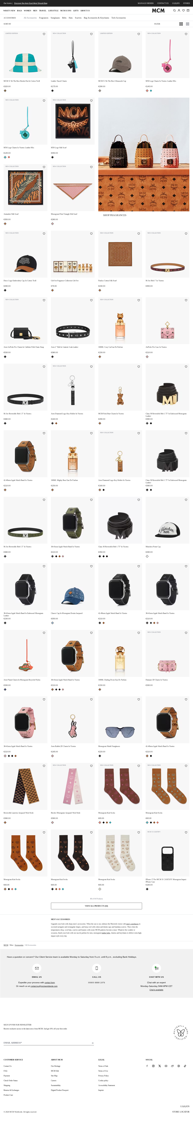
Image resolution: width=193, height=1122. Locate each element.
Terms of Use (103, 1071)
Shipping (7, 1085)
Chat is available (156, 990)
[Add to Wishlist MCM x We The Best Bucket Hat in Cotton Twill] (44, 34)
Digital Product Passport (59, 1090)
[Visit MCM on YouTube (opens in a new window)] (166, 1066)
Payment (7, 1076)
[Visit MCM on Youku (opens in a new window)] (178, 1066)
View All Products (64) (96, 906)
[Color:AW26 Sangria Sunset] (147, 90)
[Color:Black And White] (147, 556)
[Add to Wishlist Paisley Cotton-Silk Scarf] (138, 234)
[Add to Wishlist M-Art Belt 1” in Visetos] (186, 234)
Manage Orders (146, 3)
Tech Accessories (118, 18)
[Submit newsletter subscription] (92, 1043)
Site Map (54, 1076)
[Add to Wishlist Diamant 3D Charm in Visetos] (186, 633)
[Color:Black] (52, 90)
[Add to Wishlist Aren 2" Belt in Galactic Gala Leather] (91, 300)
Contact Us (8, 1066)
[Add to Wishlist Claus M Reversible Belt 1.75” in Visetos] (138, 500)
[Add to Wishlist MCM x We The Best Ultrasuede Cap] (138, 34)
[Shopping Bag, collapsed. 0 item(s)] (188, 10)
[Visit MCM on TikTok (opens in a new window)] (185, 1066)
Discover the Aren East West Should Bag (30, 3)
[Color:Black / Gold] (147, 423)
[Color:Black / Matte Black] (151, 423)
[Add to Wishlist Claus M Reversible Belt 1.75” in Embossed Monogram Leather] (186, 367)
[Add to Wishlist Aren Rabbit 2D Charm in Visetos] (91, 699)
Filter (157, 24)
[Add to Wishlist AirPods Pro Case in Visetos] (186, 300)
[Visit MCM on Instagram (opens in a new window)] (153, 1066)
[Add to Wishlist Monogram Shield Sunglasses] (138, 699)
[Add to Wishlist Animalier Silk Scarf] (44, 167)
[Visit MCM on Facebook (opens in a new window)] (147, 1066)
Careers (53, 1081)
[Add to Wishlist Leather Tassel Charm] (91, 34)
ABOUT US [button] (85, 11)
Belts (64, 18)
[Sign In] (179, 10)
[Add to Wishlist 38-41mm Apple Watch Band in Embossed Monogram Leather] (44, 566)
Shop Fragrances (114, 215)
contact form (50, 983)
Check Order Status (11, 1081)
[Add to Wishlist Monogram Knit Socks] (138, 766)
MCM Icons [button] (65, 11)
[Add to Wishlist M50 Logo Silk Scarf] (91, 101)
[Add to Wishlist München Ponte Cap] (186, 500)
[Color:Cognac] (5, 223)
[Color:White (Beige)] (99, 889)
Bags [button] (19, 11)
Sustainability (56, 1085)
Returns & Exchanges (11, 1090)
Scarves (78, 18)
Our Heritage (55, 1066)
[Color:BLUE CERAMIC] (151, 90)
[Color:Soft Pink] (52, 223)
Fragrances (43, 18)
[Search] (174, 10)
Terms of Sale (103, 1066)
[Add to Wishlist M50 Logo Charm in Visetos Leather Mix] (186, 34)
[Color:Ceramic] (5, 90)
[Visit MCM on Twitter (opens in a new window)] (159, 1066)
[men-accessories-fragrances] (143, 154)
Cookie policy (103, 1081)
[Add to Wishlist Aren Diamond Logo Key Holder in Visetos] (91, 367)
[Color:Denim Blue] (52, 622)
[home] (158, 12)
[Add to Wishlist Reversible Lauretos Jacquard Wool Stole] (44, 766)
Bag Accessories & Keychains (96, 18)
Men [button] (35, 11)
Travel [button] (42, 11)
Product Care (8, 1095)
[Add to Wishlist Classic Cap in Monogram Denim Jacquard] (91, 566)
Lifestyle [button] (53, 11)
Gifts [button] (76, 11)
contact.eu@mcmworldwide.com (43, 986)
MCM (6, 945)
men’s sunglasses (132, 924)
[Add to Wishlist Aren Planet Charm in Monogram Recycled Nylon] (44, 633)
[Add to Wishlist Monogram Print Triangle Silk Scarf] (91, 167)
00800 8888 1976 (96, 983)
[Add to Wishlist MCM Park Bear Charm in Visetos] (138, 367)
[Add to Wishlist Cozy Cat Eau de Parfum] (138, 300)
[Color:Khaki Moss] (5, 556)
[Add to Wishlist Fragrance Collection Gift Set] (91, 234)
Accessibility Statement (106, 1085)
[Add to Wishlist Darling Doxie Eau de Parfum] (138, 633)
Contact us (163, 3)
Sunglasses (55, 18)
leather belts (106, 933)
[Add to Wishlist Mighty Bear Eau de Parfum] (91, 433)
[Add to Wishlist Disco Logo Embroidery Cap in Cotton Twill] (44, 234)
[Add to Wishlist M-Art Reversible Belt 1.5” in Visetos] (44, 367)
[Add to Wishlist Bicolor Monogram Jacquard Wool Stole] (91, 766)
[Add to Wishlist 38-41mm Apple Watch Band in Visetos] (91, 500)
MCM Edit (55, 1071)
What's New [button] (9, 11)
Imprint (101, 1090)
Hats (71, 18)
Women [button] (27, 11)
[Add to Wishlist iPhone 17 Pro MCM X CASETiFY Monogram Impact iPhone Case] (186, 832)
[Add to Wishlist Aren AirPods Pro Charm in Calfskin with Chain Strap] (44, 300)
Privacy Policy (103, 1076)
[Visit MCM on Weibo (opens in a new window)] (172, 1066)
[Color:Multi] (5, 689)
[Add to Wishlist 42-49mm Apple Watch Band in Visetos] (44, 433)
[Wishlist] (183, 10)
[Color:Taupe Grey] (99, 90)
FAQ (5, 1071)
